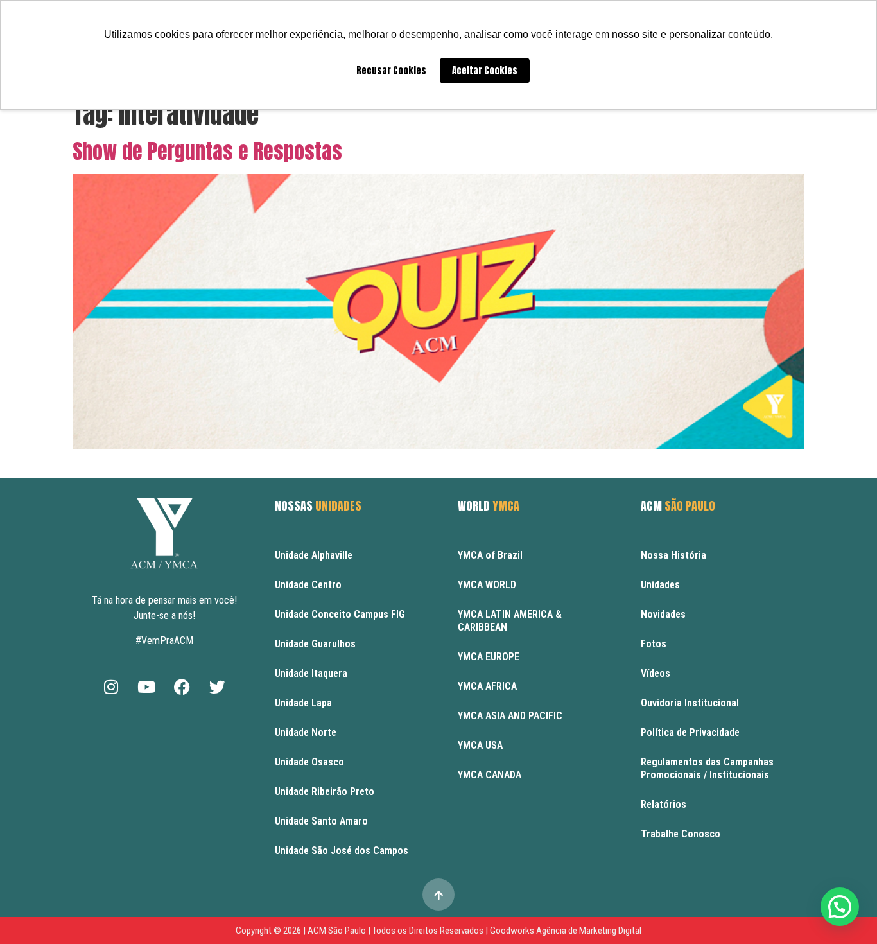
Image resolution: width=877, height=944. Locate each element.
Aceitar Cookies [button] (484, 71)
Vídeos (655, 673)
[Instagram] (111, 686)
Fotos (653, 644)
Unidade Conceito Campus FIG (340, 614)
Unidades (660, 585)
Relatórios (663, 804)
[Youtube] (146, 686)
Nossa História (673, 555)
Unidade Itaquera (311, 673)
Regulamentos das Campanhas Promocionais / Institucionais (707, 768)
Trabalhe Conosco (680, 834)
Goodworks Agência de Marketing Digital (565, 930)
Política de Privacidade (690, 732)
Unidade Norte (305, 732)
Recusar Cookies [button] (391, 71)
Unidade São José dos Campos (341, 850)
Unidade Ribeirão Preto (324, 791)
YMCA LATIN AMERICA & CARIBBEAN (510, 620)
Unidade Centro (308, 585)
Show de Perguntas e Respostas (207, 151)
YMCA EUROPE (488, 657)
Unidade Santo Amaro (321, 821)
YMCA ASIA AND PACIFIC (510, 716)
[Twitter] (217, 686)
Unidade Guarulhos (315, 644)
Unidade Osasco (309, 762)
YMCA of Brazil (490, 555)
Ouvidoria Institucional (690, 703)
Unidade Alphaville (313, 555)
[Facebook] (182, 686)
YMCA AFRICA (487, 686)
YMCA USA (480, 745)
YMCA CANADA (489, 775)
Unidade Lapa (303, 703)
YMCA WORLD (487, 585)
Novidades (663, 614)
